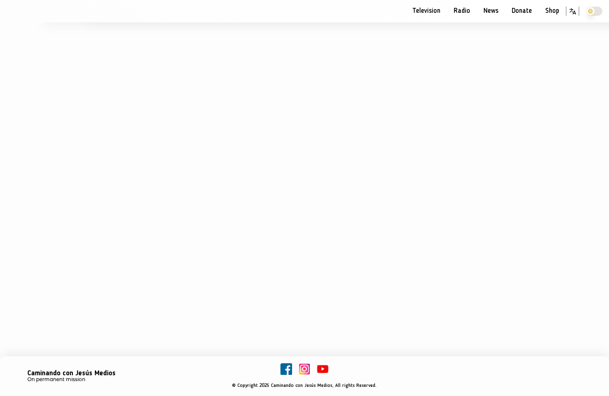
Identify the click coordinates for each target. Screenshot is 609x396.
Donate (522, 10)
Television (426, 10)
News (490, 10)
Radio (462, 10)
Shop (552, 10)
